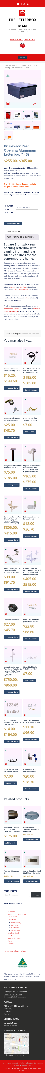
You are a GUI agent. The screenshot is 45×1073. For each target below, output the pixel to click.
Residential (13, 65)
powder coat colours (11, 309)
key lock (13, 287)
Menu (22, 57)
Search (36, 895)
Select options (12, 388)
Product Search (11, 891)
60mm (27, 298)
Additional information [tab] (20, 237)
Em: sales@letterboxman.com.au (16, 997)
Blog (23, 1063)
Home (6, 65)
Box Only (21, 65)
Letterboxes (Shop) (14, 1063)
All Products (26, 333)
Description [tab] (13, 231)
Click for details (31, 839)
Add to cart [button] (29, 432)
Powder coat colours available (15, 951)
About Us (29, 1063)
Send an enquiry (13, 223)
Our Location (14, 1065)
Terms (33, 1065)
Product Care (25, 1065)
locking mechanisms (20, 289)
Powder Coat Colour (9, 209)
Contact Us (38, 1063)
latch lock (23, 287)
